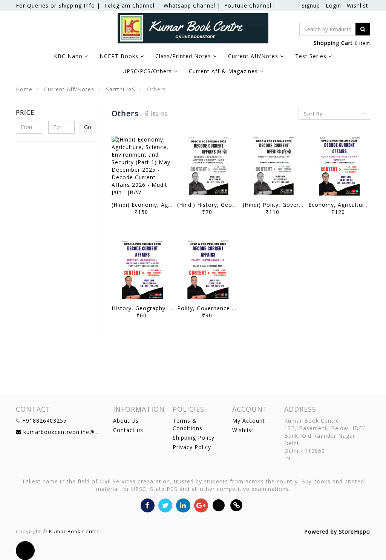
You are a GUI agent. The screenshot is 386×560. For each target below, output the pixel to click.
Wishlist (357, 5)
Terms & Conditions (187, 424)
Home (24, 89)
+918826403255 (44, 420)
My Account (248, 420)
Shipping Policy (193, 437)
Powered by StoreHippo (337, 531)
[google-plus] (201, 504)
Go (87, 127)
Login (333, 5)
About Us (126, 420)
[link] (237, 504)
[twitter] (165, 504)
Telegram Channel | (132, 5)
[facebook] (148, 504)
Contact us (128, 430)
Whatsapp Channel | (192, 5)
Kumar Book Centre (74, 531)
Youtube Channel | (250, 5)
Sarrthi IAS (119, 89)
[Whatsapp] (219, 504)
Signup (311, 5)
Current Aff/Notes (68, 89)
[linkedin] (183, 504)
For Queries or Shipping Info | (58, 5)
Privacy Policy (192, 447)
